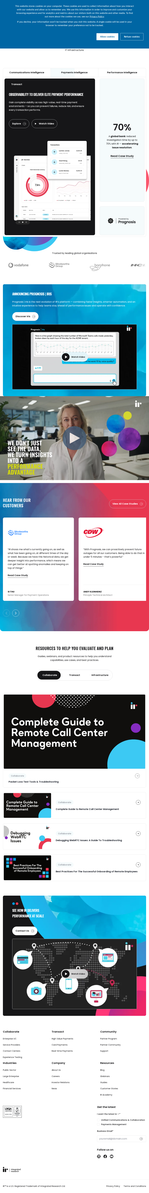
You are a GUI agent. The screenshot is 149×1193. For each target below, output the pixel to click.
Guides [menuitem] (103, 1082)
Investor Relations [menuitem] (61, 1082)
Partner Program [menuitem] (108, 1038)
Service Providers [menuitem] (11, 1044)
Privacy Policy (97, 16)
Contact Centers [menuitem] (11, 1050)
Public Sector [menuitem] (9, 1070)
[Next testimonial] (15, 613)
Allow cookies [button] (107, 37)
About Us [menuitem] (56, 1070)
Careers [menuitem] (56, 1076)
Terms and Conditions (135, 1186)
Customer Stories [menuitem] (109, 1088)
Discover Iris (23, 316)
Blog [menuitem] (102, 1070)
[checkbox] (121, 1122)
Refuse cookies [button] (132, 37)
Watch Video (46, 123)
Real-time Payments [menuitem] (62, 1050)
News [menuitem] (54, 1088)
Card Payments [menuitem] (60, 1044)
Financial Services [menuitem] (12, 1088)
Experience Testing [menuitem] (12, 1057)
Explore (17, 123)
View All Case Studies (125, 503)
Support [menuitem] (104, 1050)
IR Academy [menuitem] (106, 1094)
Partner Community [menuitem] (110, 1044)
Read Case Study (122, 156)
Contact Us (23, 930)
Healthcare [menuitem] (8, 1082)
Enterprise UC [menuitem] (9, 1038)
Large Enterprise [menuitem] (11, 1076)
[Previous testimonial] (6, 613)
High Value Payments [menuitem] (62, 1038)
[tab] (49, 675)
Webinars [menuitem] (105, 1076)
